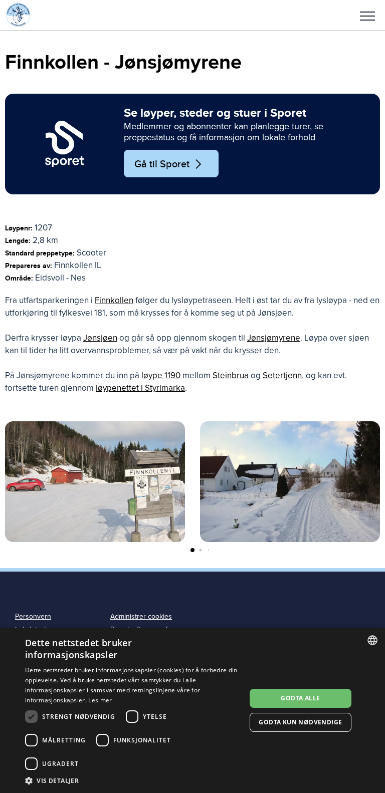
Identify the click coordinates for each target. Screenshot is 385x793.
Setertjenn (282, 375)
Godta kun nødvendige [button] (300, 722)
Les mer (100, 700)
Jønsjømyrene (273, 338)
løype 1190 (160, 375)
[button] (367, 15)
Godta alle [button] (300, 698)
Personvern (33, 616)
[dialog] (192, 710)
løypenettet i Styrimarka (140, 388)
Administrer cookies (141, 616)
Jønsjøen (100, 338)
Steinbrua (231, 375)
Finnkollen (114, 300)
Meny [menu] (367, 15)
